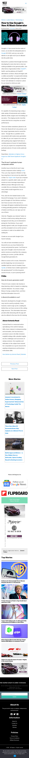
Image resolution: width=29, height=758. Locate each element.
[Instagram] (17, 714)
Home (3, 20)
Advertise (14, 725)
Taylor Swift (12, 177)
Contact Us (14, 723)
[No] (27, 753)
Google (3, 53)
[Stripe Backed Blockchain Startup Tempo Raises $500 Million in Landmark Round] (14, 631)
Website (23, 354)
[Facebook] (11, 714)
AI (7, 48)
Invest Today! (21, 93)
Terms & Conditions (14, 738)
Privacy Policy (14, 736)
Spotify (3, 267)
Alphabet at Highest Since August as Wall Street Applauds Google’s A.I (13, 156)
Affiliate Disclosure (14, 740)
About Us (14, 721)
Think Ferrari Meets (14, 499)
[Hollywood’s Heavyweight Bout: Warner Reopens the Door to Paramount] (14, 570)
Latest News (10, 20)
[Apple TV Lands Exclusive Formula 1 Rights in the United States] (14, 650)
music (23, 170)
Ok (14, 755)
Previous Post (14, 364)
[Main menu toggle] (26, 3)
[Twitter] (14, 714)
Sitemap (14, 727)
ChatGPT (23, 69)
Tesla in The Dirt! (14, 501)
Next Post (14, 368)
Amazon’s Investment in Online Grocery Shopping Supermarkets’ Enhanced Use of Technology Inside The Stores (14, 402)
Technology (19, 20)
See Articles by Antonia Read (11, 354)
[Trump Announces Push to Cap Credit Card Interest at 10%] (14, 591)
